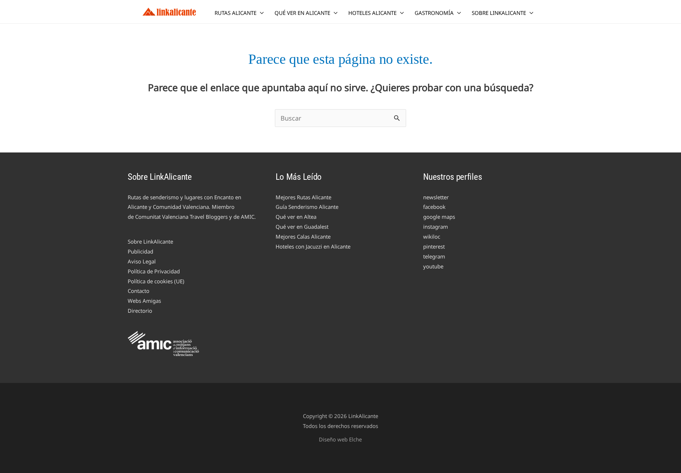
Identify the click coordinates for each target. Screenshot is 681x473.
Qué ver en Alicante (302, 12)
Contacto (138, 290)
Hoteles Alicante (372, 12)
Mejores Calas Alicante (303, 236)
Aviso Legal (142, 261)
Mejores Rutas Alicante (303, 197)
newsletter (436, 197)
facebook (434, 206)
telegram (434, 256)
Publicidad (140, 251)
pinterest (434, 246)
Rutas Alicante (235, 12)
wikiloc (431, 236)
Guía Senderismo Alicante (307, 206)
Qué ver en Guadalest (302, 226)
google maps (439, 216)
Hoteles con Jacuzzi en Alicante (313, 246)
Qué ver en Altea (296, 216)
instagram (435, 226)
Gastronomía (434, 12)
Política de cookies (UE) (156, 281)
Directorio (140, 310)
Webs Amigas (144, 300)
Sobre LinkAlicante (499, 12)
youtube (433, 266)
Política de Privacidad (154, 271)
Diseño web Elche (340, 439)
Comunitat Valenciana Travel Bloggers (181, 216)
